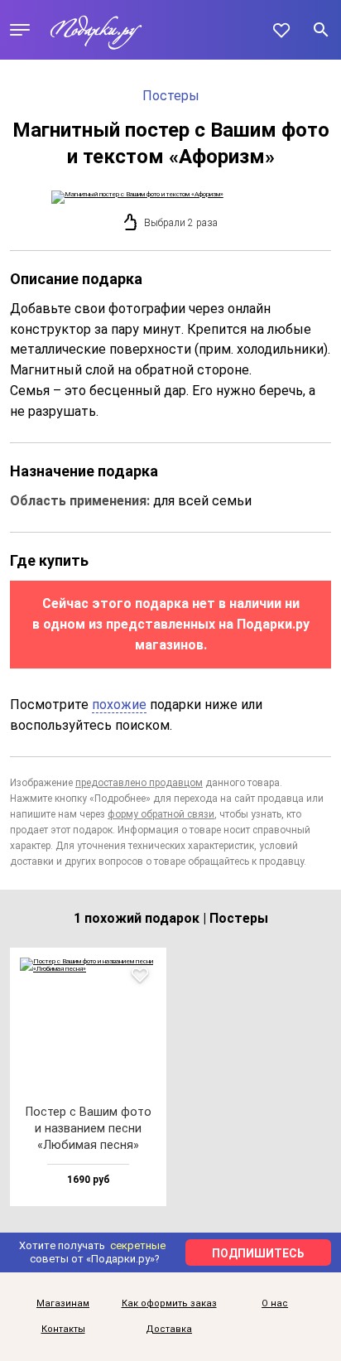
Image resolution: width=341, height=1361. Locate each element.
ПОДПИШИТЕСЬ (258, 1253)
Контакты (63, 1329)
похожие (119, 704)
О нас (275, 1304)
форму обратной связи (161, 814)
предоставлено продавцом (139, 783)
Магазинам (62, 1304)
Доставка (169, 1329)
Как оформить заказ (169, 1304)
